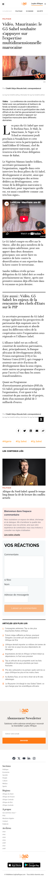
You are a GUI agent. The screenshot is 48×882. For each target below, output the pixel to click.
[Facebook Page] (13, 758)
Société (40, 11)
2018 (4, 843)
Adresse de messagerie (16, 594)
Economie (29, 11)
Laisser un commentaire (24, 608)
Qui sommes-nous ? (9, 813)
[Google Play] (32, 865)
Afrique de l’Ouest (8, 797)
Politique (18, 11)
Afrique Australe (7, 805)
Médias (5, 783)
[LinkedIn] (29, 758)
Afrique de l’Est (7, 802)
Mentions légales (8, 818)
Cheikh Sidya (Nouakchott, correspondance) (23, 88)
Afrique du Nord (7, 794)
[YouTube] (24, 758)
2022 (4, 831)
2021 (3, 834)
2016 (4, 848)
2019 (4, 840)
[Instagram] (34, 758)
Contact (5, 821)
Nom (6, 584)
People (4, 778)
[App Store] (15, 865)
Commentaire (11, 554)
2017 (3, 846)
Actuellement (7, 11)
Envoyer (24, 741)
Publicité (5, 824)
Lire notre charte (12, 535)
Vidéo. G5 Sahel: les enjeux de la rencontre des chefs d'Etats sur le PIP (23, 301)
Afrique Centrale (8, 799)
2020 (4, 837)
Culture (4, 781)
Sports (4, 786)
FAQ (3, 815)
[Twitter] (18, 758)
